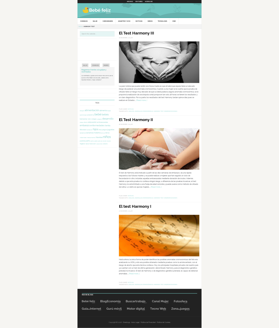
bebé (97, 114)
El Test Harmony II (136, 119)
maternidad (83, 137)
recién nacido (107, 141)
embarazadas (102, 122)
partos (92, 141)
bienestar (83, 119)
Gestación (89, 130)
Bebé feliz (101, 10)
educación (92, 122)
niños (107, 137)
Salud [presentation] (85, 65)
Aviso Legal (135, 322)
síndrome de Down (170, 111)
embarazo (85, 125)
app (109, 110)
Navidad (99, 137)
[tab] (84, 65)
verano (105, 144)
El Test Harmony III (136, 33)
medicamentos (91, 137)
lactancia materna (93, 133)
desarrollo (107, 118)
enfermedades (97, 125)
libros (107, 133)
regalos (82, 144)
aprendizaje (83, 115)
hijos (95, 129)
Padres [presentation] (106, 65)
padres (82, 141)
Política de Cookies (163, 322)
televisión (93, 144)
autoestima (90, 115)
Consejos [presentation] (95, 65)
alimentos (104, 110)
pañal (96, 141)
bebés (105, 114)
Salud (87, 144)
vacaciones (99, 144)
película (100, 141)
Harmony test (158, 111)
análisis (131, 111)
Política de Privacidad (148, 322)
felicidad (83, 130)
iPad (100, 130)
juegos (104, 130)
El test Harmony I (135, 206)
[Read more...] (141, 100)
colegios (99, 119)
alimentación (92, 110)
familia (107, 125)
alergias (82, 110)
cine (89, 119)
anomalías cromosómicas (144, 111)
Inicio (80, 26)
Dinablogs (126, 322)
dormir (86, 122)
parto (88, 141)
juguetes (110, 130)
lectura (103, 133)
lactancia (83, 133)
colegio (94, 119)
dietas (81, 122)
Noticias (131, 109)
